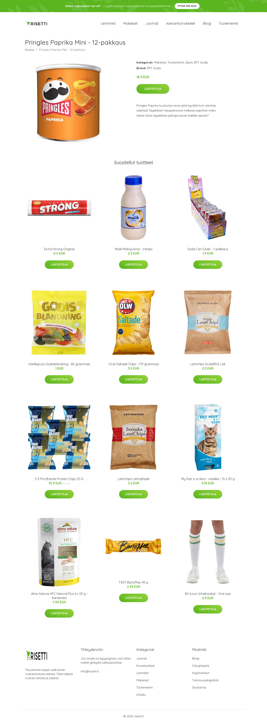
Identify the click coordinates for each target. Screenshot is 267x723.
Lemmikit (108, 23)
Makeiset (130, 23)
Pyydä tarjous (187, 6)
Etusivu (29, 50)
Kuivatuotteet (145, 666)
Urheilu (141, 695)
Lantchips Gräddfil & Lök (207, 364)
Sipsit (189, 62)
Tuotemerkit (228, 23)
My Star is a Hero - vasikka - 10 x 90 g (208, 479)
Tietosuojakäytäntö (205, 680)
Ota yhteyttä (200, 666)
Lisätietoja (152, 89)
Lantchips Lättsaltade (133, 479)
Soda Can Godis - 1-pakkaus (207, 249)
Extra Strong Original (59, 249)
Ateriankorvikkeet (180, 23)
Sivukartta (199, 687)
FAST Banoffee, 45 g (133, 582)
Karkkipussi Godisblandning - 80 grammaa (59, 364)
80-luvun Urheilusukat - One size (208, 594)
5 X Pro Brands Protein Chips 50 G (59, 479)
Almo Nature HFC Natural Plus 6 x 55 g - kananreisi (59, 596)
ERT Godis (201, 62)
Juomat (151, 23)
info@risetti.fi (90, 671)
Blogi (207, 23)
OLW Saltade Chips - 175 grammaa (133, 364)
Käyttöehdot (200, 673)
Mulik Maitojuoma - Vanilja (133, 249)
